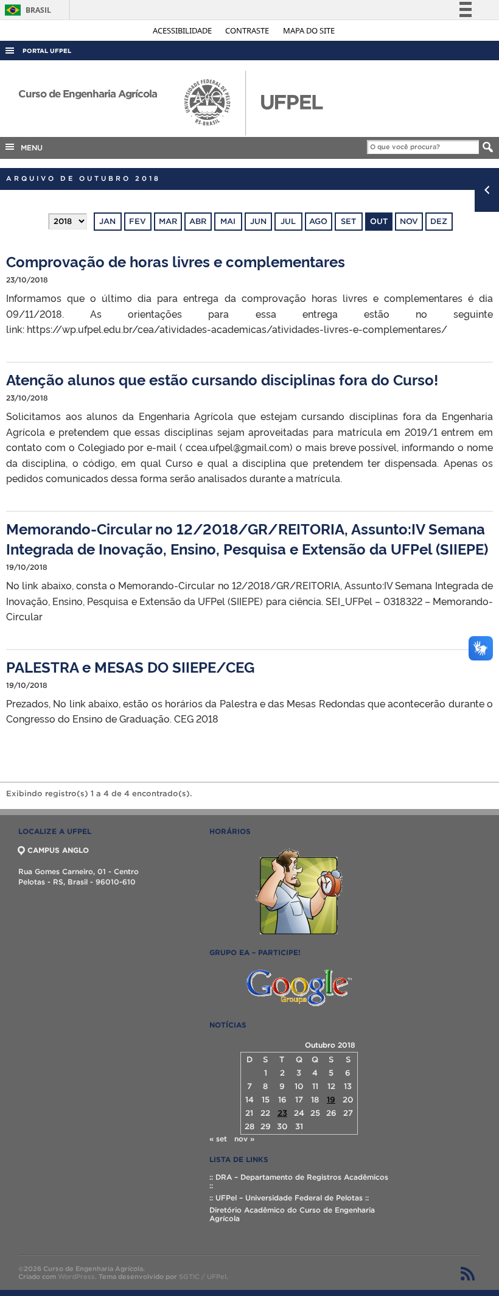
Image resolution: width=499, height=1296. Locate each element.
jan (107, 221)
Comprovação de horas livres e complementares (175, 261)
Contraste (248, 30)
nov (409, 221)
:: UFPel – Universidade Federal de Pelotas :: (289, 1198)
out (379, 221)
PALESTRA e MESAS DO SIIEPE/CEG (130, 666)
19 (331, 1099)
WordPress (76, 1276)
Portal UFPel (47, 50)
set (348, 221)
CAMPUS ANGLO (58, 850)
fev (137, 221)
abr (197, 221)
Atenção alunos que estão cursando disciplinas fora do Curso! (222, 379)
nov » (244, 1139)
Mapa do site (309, 30)
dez (438, 221)
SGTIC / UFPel (202, 1276)
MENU (29, 148)
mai (228, 221)
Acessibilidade (183, 30)
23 (282, 1113)
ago (318, 221)
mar (168, 221)
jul (288, 221)
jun (258, 221)
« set (218, 1139)
